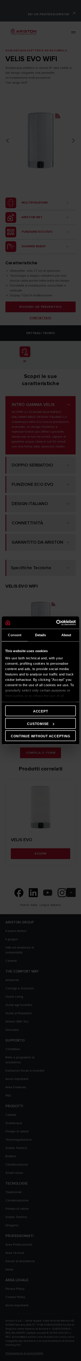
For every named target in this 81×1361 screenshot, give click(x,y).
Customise (38, 723)
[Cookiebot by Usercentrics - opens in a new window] (57, 622)
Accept (40, 711)
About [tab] (66, 635)
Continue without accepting (40, 736)
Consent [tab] (14, 635)
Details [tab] (40, 635)
